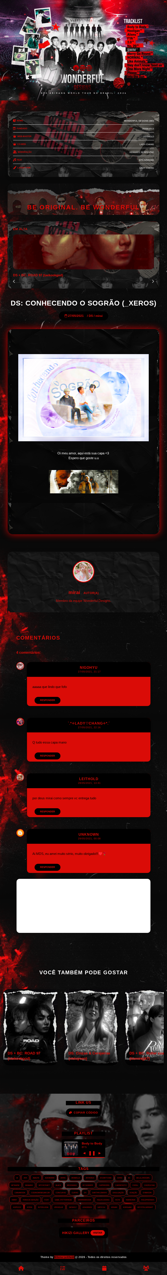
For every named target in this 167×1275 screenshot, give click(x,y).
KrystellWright (145, 1207)
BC (129, 1177)
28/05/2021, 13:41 (89, 783)
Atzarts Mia (105, 1177)
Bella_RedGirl (143, 1177)
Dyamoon (147, 1192)
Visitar (98, 1232)
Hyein (29, 1207)
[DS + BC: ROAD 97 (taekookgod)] (30, 1064)
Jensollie (58, 1207)
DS (91, 315)
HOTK (117, 1199)
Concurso (61, 1192)
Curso (75, 1192)
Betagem (15, 1185)
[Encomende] (63, 1268)
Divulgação (118, 1192)
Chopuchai (149, 1185)
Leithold (89, 779)
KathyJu (101, 1207)
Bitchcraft (44, 1185)
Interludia (43, 1207)
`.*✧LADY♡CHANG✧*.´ (89, 723)
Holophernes (147, 1199)
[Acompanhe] (104, 1268)
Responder (47, 700)
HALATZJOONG (103, 1199)
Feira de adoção (30, 1199)
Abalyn (36, 1177)
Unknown (88, 834)
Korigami (127, 1207)
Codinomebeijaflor (40, 1192)
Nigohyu (89, 667)
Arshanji (90, 1177)
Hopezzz (17, 1207)
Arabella (75, 1177)
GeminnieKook (84, 1199)
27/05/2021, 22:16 (89, 727)
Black (58, 1185)
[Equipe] (146, 1268)
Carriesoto (121, 1185)
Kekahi (114, 1207)
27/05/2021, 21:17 (89, 671)
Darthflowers (99, 1192)
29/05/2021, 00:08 (89, 838)
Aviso (119, 1177)
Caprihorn (104, 1185)
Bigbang (29, 1185)
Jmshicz (73, 1207)
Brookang (72, 1185)
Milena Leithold (64, 1257)
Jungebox (87, 1207)
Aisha (62, 1177)
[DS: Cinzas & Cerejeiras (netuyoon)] (91, 1064)
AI (17, 1177)
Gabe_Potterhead (63, 1199)
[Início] (21, 1268)
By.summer (88, 1185)
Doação (133, 1192)
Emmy (14, 1199)
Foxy (46, 1199)
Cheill (135, 1185)
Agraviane (50, 1177)
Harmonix (130, 1199)
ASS (25, 1177)
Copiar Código (86, 1112)
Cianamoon (20, 1192)
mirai (99, 315)
